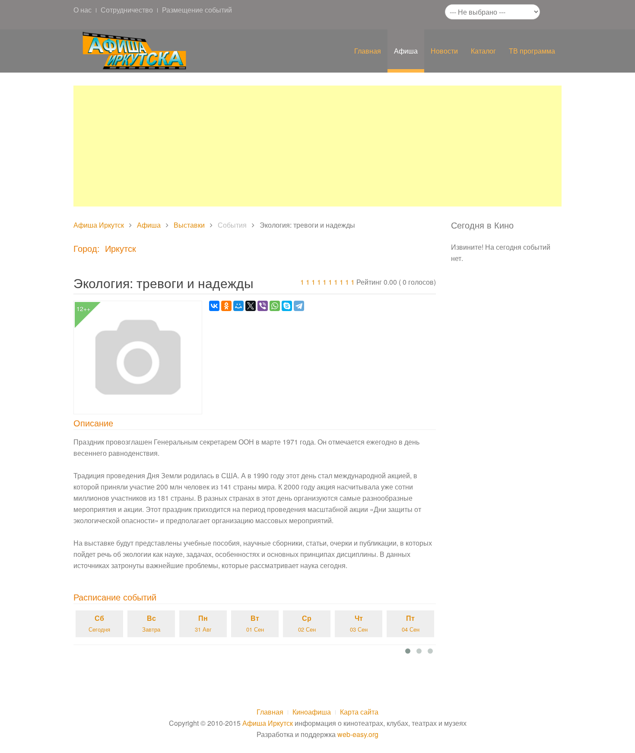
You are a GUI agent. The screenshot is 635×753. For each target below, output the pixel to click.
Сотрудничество (127, 10)
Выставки (189, 225)
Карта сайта (359, 712)
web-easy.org (357, 734)
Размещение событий (197, 10)
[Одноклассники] (226, 306)
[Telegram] (299, 306)
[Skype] (287, 306)
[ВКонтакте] (214, 306)
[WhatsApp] (275, 306)
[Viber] (262, 306)
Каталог (483, 51)
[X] (250, 306)
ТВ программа (532, 51)
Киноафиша (311, 712)
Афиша (406, 51)
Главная (367, 51)
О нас (82, 10)
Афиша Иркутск (98, 225)
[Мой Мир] (238, 306)
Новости (444, 51)
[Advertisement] (317, 146)
